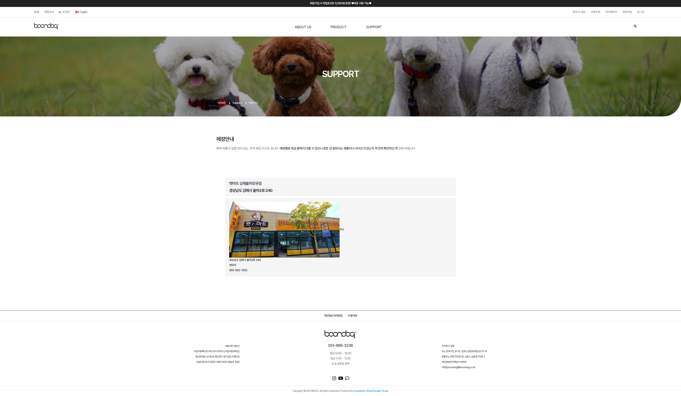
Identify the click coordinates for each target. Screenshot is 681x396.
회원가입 (627, 12)
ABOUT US (303, 27)
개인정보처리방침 (333, 315)
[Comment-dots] (347, 378)
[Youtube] (340, 378)
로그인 (640, 12)
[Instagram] (334, 378)
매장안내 (49, 12)
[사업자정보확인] (231, 351)
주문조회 (595, 12)
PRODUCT (338, 27)
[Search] (635, 26)
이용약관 (352, 315)
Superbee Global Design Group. (371, 390)
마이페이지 (611, 12)
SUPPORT (374, 27)
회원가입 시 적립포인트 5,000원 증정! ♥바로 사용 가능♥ (340, 3)
